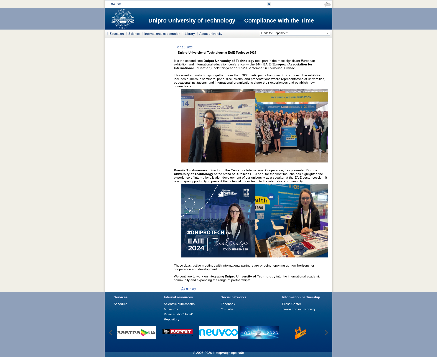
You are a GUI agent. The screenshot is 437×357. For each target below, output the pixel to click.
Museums (171, 309)
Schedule (120, 304)
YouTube (227, 309)
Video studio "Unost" (178, 314)
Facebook (228, 304)
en (119, 3)
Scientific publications (179, 304)
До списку (188, 288)
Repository (171, 319)
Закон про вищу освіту (298, 309)
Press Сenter (291, 304)
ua (113, 3)
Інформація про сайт (228, 353)
